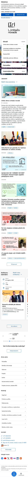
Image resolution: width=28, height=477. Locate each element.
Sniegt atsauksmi (14, 350)
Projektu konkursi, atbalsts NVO (9, 385)
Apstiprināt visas (21, 14)
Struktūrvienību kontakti (7, 381)
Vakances (4, 369)
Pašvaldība (4, 361)
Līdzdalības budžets (6, 423)
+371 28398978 (7, 438)
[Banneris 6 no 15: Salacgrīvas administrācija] (14, 336)
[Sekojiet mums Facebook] (2, 458)
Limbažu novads (11, 126)
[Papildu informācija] (8, 445)
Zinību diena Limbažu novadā (10, 101)
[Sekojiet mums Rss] (21, 458)
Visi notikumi (14, 326)
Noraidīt (7, 14)
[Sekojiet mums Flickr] (14, 458)
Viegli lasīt (4, 395)
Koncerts (5, 314)
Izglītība (3, 126)
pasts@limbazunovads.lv (9, 440)
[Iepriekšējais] (3, 336)
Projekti (9, 207)
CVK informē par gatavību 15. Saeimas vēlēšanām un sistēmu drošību (13, 148)
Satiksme (10, 233)
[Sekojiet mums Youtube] (5, 458)
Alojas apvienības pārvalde (19, 258)
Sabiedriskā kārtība (6, 411)
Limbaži (15, 233)
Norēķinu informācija (7, 365)
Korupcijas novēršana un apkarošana (11, 407)
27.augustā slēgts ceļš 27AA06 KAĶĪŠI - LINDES (13, 254)
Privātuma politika (6, 399)
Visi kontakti (8, 449)
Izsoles (3, 377)
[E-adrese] (4, 445)
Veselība (15, 207)
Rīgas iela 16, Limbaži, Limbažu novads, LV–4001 (14, 442)
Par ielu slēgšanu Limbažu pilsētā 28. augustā (13, 229)
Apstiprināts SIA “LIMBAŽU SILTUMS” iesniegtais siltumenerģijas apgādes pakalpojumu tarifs (13, 174)
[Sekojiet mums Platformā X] (8, 458)
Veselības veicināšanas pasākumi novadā (11, 415)
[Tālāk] (25, 336)
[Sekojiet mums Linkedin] (18, 458)
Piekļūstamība (5, 403)
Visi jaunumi (14, 264)
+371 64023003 (7, 436)
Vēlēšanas (10, 152)
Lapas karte (4, 419)
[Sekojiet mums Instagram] (11, 458)
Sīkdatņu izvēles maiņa (7, 427)
